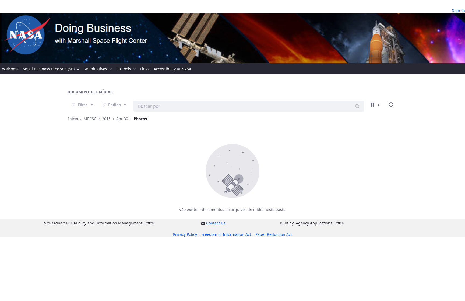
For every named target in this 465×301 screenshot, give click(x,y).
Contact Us (216, 223)
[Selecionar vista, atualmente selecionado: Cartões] (375, 104)
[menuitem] (10, 68)
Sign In (458, 10)
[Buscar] (357, 106)
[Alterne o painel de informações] (391, 104)
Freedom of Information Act (226, 234)
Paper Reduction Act (273, 234)
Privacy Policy (185, 234)
